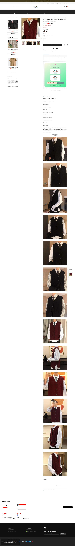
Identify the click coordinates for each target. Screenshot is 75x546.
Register (58, 3)
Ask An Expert (58, 90)
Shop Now (60, 82)
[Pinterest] (8, 3)
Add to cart (13, 33)
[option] (31, 28)
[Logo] (36, 7)
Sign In (61, 3)
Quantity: (44, 38)
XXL (51, 35)
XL (49, 35)
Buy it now (55, 48)
